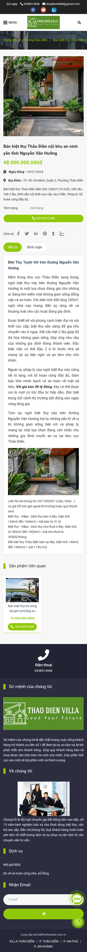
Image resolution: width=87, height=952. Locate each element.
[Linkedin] (36, 233)
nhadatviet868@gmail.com (63, 4)
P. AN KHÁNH (43, 946)
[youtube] (44, 9)
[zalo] (54, 9)
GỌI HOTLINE (45, 218)
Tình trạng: (11, 208)
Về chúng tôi (20, 771)
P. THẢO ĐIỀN (48, 941)
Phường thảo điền (35, 40)
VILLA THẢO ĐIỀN (21, 941)
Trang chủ (10, 40)
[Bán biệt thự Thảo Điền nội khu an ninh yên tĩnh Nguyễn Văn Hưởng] (43, 22)
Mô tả (12, 247)
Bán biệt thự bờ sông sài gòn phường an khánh (22, 609)
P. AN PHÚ (71, 941)
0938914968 (31, 4)
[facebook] (33, 9)
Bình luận (34, 247)
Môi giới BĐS (12, 865)
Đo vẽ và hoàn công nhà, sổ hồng (26, 873)
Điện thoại (43, 665)
